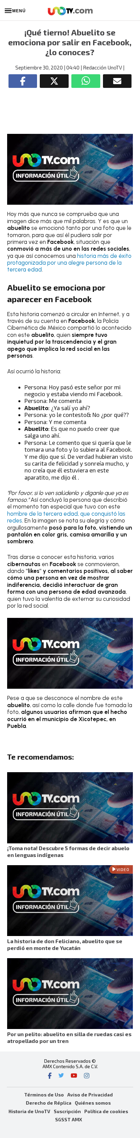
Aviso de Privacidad (90, 1094)
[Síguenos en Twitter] (61, 1076)
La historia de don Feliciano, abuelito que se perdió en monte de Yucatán (64, 944)
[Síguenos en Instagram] (87, 1076)
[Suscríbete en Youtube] (74, 1076)
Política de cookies (106, 1111)
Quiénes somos (93, 1103)
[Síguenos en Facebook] (50, 1076)
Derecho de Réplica (48, 1103)
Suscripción (67, 1111)
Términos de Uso (44, 1094)
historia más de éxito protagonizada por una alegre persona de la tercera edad (69, 262)
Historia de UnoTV (29, 1111)
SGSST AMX (68, 1119)
